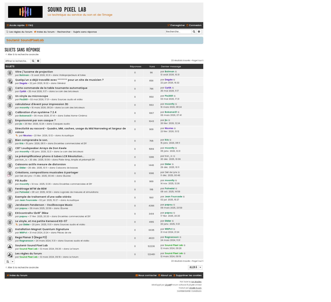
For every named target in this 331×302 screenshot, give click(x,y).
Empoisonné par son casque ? (35, 120)
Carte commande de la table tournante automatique (51, 88)
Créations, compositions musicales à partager (46, 172)
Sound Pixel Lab (28, 248)
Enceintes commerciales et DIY (70, 143)
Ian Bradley (196, 281)
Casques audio (61, 123)
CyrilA (22, 91)
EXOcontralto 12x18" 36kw (31, 213)
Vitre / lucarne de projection (34, 71)
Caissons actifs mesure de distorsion (40, 164)
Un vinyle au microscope (31, 96)
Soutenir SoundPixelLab (25, 40)
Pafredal (24, 192)
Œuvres (67, 175)
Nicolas (27, 135)
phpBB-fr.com (195, 288)
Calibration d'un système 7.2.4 (35, 112)
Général (61, 83)
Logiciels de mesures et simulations (79, 192)
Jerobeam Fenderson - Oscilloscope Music (44, 205)
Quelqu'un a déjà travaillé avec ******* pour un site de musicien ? (59, 80)
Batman (24, 75)
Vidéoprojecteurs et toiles (72, 75)
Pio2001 (23, 99)
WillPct (23, 232)
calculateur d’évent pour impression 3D (41, 104)
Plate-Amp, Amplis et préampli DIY (77, 159)
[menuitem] (29, 25)
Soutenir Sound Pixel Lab (31, 245)
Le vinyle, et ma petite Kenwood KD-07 (41, 221)
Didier (22, 167)
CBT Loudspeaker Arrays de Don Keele (41, 148)
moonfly (24, 107)
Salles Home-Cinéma (75, 115)
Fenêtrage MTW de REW (31, 188)
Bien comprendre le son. (31, 140)
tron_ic (23, 159)
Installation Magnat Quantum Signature (42, 229)
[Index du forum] (25, 12)
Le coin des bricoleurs (67, 91)
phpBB (168, 285)
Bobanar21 (25, 115)
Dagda (23, 83)
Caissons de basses (67, 167)
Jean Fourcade (28, 200)
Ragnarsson (26, 240)
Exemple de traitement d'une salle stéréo (43, 197)
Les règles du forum (28, 253)
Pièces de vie (64, 232)
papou (23, 208)
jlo (20, 123)
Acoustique (68, 135)
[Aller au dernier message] (176, 71)
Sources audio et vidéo (70, 99)
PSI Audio (21, 180)
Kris (21, 143)
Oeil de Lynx (25, 175)
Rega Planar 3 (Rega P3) (31, 237)
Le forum (74, 248)
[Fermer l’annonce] (201, 39)
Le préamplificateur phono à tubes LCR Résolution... (49, 156)
